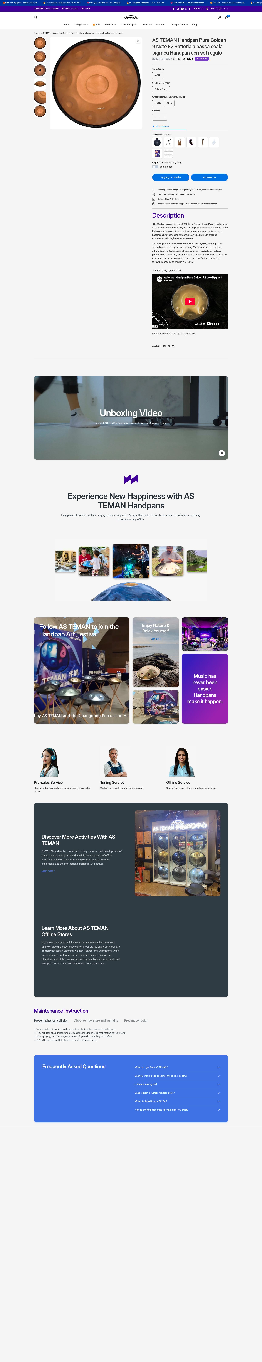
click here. (190, 333)
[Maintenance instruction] (168, 153)
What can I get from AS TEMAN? (151, 1067)
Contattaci (85, 9)
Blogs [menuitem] (195, 24)
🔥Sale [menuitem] (96, 24)
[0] (225, 17)
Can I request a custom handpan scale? (155, 1092)
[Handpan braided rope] (180, 142)
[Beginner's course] (157, 153)
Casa (36, 33)
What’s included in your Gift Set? (151, 1101)
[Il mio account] (220, 17)
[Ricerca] (36, 17)
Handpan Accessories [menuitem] (154, 24)
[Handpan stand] (168, 142)
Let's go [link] (155, 639)
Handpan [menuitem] (108, 24)
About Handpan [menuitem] (128, 24)
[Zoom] (138, 41)
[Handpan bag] (157, 142)
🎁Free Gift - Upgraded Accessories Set (149, 3)
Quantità (156, 111)
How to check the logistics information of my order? (161, 1109)
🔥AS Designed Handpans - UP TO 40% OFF (67, 3)
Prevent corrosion (136, 1020)
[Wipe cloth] (214, 142)
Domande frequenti (70, 9)
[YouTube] (182, 9)
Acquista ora (209, 177)
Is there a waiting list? (146, 1084)
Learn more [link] (47, 871)
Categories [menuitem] (80, 24)
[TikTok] (190, 9)
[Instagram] (178, 9)
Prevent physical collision (51, 1020)
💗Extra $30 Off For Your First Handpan (25, 3)
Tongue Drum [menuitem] (178, 24)
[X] (169, 346)
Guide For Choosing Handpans (46, 9)
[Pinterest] (186, 9)
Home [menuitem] (67, 24)
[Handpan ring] (191, 142)
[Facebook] (174, 9)
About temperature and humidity (96, 1020)
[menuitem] (47, 8)
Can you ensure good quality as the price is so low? (161, 1075)
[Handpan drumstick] (203, 142)
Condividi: (156, 346)
